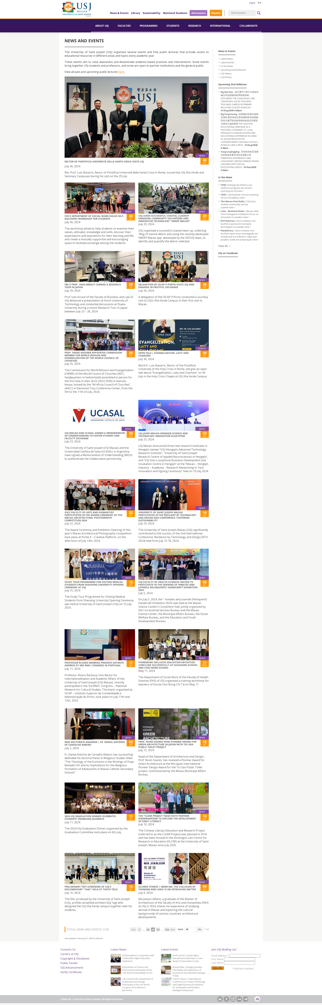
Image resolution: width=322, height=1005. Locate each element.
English (252, 3)
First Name (217, 959)
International (220, 25)
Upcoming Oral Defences (233, 69)
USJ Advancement (71, 967)
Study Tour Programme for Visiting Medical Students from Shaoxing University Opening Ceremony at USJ (94, 584)
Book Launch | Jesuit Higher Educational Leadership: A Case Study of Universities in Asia (187, 958)
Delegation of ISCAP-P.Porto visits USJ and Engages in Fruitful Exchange (166, 286)
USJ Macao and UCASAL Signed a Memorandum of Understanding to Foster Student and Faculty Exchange (95, 435)
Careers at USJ (69, 954)
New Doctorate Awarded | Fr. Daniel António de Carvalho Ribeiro (95, 743)
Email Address (220, 955)
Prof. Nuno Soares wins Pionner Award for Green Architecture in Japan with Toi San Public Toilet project (167, 744)
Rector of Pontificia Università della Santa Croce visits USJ (104, 161)
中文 (259, 3)
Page (180, 929)
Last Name (217, 962)
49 (152, 930)
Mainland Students (175, 13)
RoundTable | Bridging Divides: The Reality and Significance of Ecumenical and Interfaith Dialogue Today (189, 971)
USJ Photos (226, 77)
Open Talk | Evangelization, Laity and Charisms (163, 354)
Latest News (227, 58)
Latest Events (227, 62)
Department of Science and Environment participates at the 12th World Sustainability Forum (137, 970)
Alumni (216, 13)
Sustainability (151, 13)
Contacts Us (68, 949)
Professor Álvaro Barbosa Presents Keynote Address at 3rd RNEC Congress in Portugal (94, 664)
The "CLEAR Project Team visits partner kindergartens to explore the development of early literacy (167, 818)
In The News (227, 66)
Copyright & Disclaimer (75, 958)
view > (240, 190)
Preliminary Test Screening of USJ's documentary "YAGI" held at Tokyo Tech (91, 888)
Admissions (198, 13)
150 (167, 930)
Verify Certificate (71, 972)
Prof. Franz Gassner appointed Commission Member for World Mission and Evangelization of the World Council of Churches (93, 356)
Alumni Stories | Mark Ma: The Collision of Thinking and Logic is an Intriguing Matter (167, 888)
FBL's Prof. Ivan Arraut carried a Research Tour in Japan (93, 286)
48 (147, 930)
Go (199, 929)
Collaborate (248, 25)
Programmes (148, 25)
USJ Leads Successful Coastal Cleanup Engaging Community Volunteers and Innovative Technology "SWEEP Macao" (164, 218)
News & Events (119, 13)
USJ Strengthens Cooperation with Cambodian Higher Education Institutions (138, 958)
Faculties (124, 25)
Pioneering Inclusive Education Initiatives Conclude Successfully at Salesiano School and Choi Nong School (168, 665)
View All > (224, 246)
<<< (133, 930)
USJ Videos (226, 73)
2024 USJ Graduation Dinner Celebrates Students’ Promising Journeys (90, 817)
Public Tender (69, 963)
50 (157, 930)
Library (135, 13)
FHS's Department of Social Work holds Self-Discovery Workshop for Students (94, 217)
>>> (172, 930)
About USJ (102, 25)
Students (173, 25)
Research (194, 25)
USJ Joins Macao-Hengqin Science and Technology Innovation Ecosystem (163, 435)
